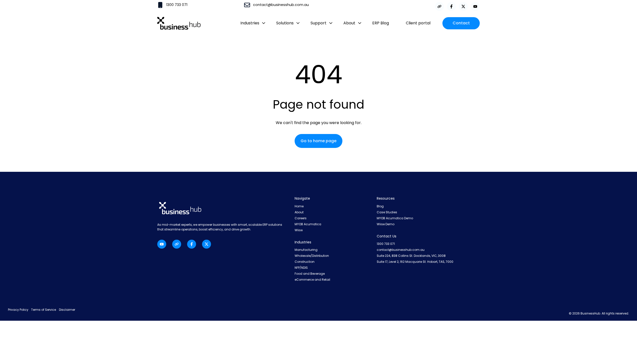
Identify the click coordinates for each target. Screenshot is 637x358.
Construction (305, 262)
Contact (461, 23)
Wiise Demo (385, 224)
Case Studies (387, 212)
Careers (301, 218)
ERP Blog (380, 23)
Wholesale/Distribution (312, 256)
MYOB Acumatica (308, 224)
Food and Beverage (310, 273)
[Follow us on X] (463, 6)
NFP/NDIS (301, 268)
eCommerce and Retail (312, 279)
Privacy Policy (18, 310)
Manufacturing (306, 250)
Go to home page (318, 141)
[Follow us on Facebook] (451, 6)
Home (299, 206)
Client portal (418, 23)
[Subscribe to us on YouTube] (475, 6)
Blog (380, 206)
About (299, 212)
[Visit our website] (439, 6)
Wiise (299, 230)
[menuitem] (251, 23)
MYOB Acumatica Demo (395, 218)
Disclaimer (67, 310)
